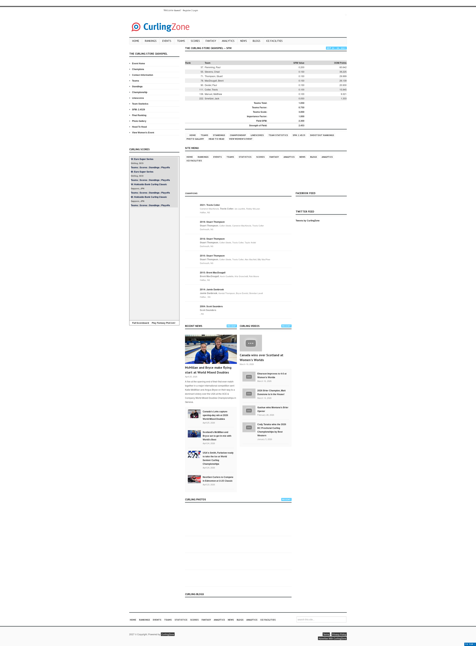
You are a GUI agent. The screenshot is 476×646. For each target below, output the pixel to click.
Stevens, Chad (212, 71)
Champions (138, 69)
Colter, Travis (211, 89)
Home (135, 41)
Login (195, 10)
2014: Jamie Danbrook (212, 289)
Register (187, 10)
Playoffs (165, 167)
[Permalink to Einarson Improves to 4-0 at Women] (248, 376)
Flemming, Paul (213, 67)
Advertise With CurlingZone (332, 638)
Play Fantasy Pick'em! (163, 322)
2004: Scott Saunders (211, 306)
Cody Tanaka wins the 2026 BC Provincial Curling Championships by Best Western (271, 430)
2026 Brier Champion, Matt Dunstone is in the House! (271, 392)
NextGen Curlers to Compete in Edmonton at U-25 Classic (218, 478)
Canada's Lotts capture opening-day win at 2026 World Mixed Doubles (215, 415)
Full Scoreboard (140, 322)
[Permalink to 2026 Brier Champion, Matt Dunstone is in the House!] (248, 393)
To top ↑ (470, 644)
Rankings (151, 41)
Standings (137, 86)
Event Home (138, 63)
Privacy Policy (339, 634)
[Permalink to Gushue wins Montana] (248, 410)
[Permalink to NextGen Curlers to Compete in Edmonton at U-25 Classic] (194, 479)
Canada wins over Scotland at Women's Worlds (261, 357)
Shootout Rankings (322, 135)
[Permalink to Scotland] (194, 433)
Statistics (245, 156)
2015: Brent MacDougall (212, 272)
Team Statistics (140, 103)
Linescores (138, 98)
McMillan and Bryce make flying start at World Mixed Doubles (208, 369)
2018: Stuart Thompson (212, 238)
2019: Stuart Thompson (212, 221)
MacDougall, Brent (214, 80)
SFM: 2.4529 (138, 109)
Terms (326, 634)
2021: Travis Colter (210, 205)
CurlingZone (167, 634)
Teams (181, 41)
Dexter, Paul (211, 85)
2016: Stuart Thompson (212, 255)
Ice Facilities (274, 41)
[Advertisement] (154, 263)
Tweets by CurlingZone (308, 220)
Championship (139, 92)
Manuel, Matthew (213, 93)
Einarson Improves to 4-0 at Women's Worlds (272, 375)
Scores (195, 41)
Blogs (256, 41)
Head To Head (139, 126)
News (243, 41)
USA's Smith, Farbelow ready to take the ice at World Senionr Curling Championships (218, 458)
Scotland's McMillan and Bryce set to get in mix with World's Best (217, 435)
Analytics (228, 41)
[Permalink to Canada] (194, 413)
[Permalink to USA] (194, 454)
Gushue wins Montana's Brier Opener (272, 409)
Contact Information (142, 75)
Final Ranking (139, 115)
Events (166, 41)
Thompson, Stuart (214, 76)
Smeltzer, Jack (212, 98)
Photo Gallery (139, 121)
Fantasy (211, 41)
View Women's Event (143, 132)
